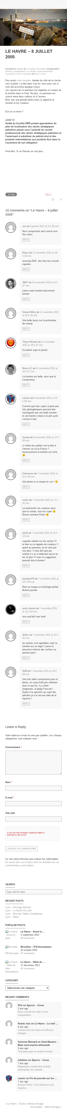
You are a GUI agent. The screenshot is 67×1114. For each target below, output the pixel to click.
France (9, 71)
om (24, 226)
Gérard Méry (29, 312)
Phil (20, 1005)
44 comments (28, 938)
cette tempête (24, 80)
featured (10, 74)
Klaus (25, 252)
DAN (24, 671)
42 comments (28, 968)
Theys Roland (30, 341)
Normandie (19, 71)
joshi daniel (28, 608)
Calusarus (27, 473)
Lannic (26, 398)
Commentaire (13, 747)
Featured (41, 69)
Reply (26, 240)
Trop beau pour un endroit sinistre (35, 1051)
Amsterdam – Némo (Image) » (46, 1107)
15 (52, 199)
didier (25, 634)
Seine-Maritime (44, 71)
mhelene (22, 1060)
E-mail (9, 797)
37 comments (28, 953)
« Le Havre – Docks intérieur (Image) (24, 1103)
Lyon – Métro (12, 917)
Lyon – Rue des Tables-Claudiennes (24, 913)
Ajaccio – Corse (35, 1005)
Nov (37, 74)
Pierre (19, 69)
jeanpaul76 (28, 578)
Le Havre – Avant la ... (33, 931)
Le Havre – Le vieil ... (46, 1023)
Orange (27, 74)
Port (18, 74)
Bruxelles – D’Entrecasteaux (36, 946)
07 (40, 74)
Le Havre (30, 69)
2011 (44, 74)
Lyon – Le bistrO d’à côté (18, 910)
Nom (8, 782)
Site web (10, 813)
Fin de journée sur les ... (43, 1078)
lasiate (25, 437)
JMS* (25, 282)
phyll (25, 533)
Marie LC (27, 368)
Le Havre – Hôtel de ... (33, 962)
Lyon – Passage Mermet (18, 907)
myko (25, 500)
